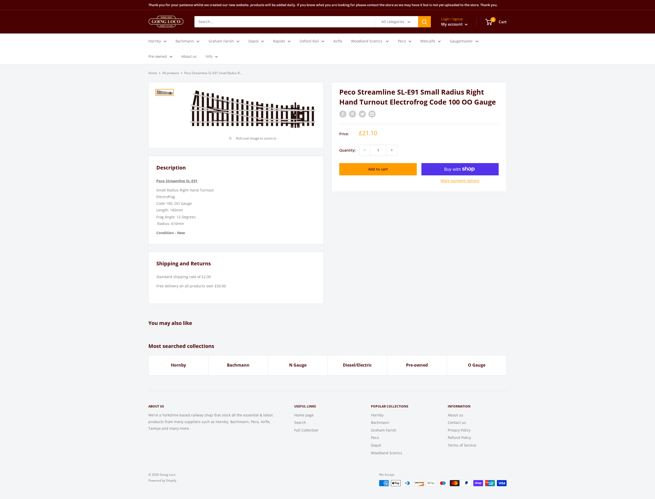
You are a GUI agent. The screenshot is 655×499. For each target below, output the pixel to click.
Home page (304, 415)
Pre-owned (157, 56)
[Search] (424, 21)
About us (189, 56)
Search (300, 422)
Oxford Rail (309, 41)
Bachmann (185, 41)
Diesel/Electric (357, 365)
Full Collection (306, 430)
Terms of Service (462, 445)
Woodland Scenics (367, 41)
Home (152, 73)
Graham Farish (221, 41)
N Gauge (298, 365)
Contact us (457, 422)
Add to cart (378, 168)
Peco (402, 41)
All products (170, 73)
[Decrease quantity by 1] (364, 150)
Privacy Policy (459, 430)
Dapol (253, 41)
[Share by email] (372, 114)
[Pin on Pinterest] (352, 114)
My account (452, 24)
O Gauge (476, 365)
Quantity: (347, 150)
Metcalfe (427, 41)
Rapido (279, 41)
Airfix (337, 41)
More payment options (460, 180)
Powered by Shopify (162, 480)
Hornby (154, 41)
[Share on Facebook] (342, 114)
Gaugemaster (461, 41)
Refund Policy (459, 437)
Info (209, 56)
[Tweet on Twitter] (362, 114)
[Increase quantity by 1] (391, 150)
